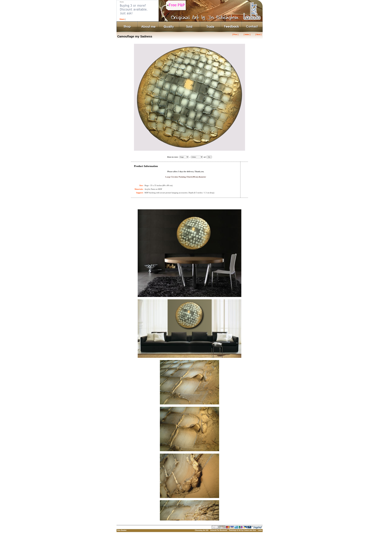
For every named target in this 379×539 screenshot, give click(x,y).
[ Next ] (258, 34)
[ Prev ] (235, 34)
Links (260, 530)
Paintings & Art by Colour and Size (242, 530)
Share (122, 19)
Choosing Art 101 (201, 530)
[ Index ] (247, 34)
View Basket (121, 530)
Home (122, 2)
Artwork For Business (218, 530)
